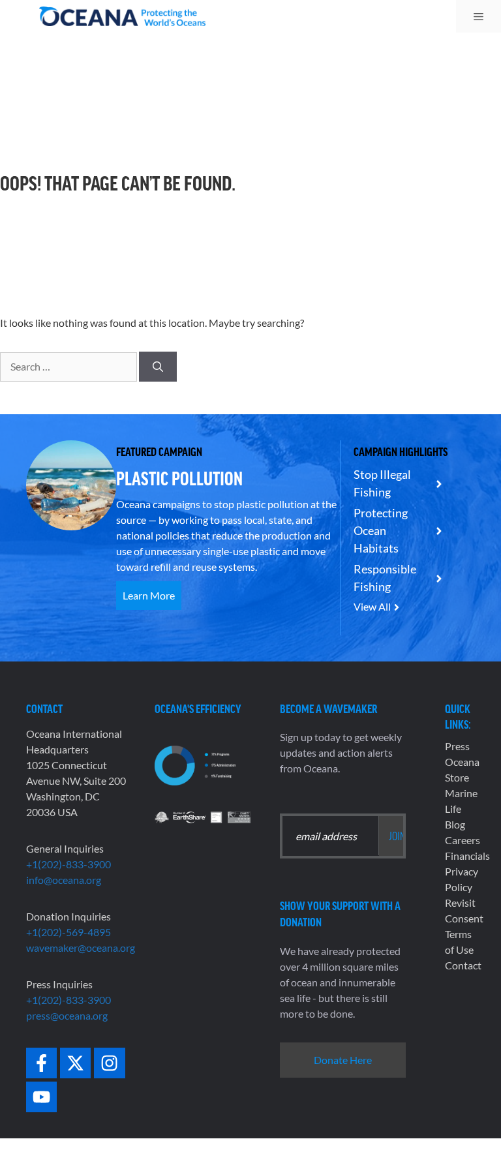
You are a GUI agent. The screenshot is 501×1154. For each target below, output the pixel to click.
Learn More (149, 595)
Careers (462, 840)
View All (372, 606)
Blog (455, 824)
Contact (463, 965)
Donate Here (343, 1060)
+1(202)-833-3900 (68, 864)
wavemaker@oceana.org (80, 947)
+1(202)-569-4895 (68, 932)
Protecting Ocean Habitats (381, 530)
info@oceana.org (63, 879)
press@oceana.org (67, 1015)
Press (457, 746)
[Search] (158, 367)
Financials (467, 855)
